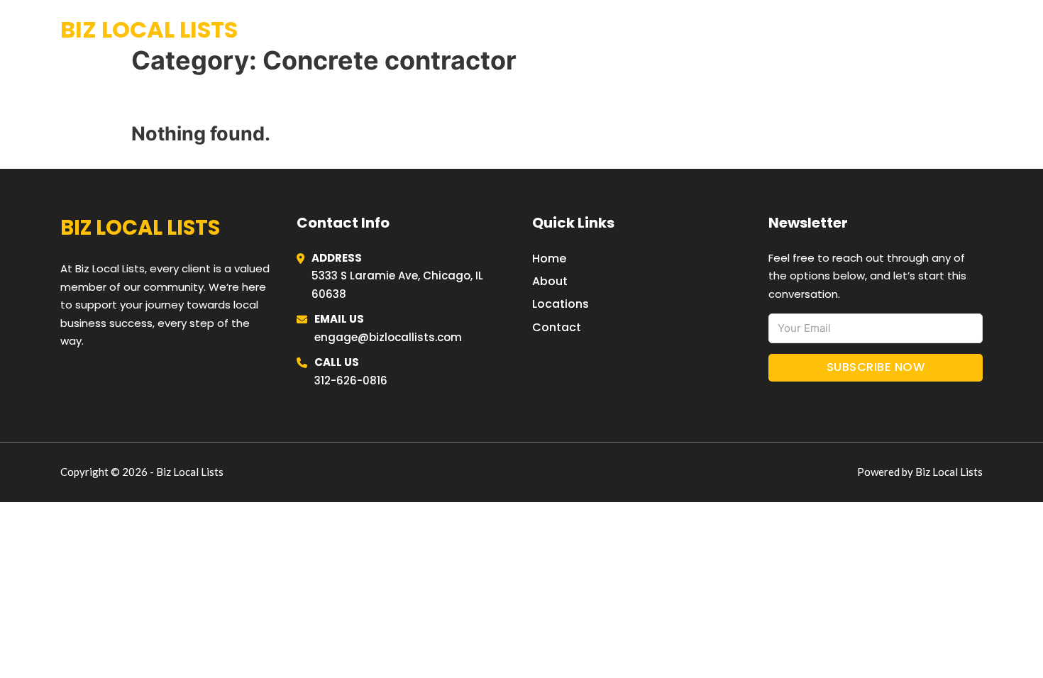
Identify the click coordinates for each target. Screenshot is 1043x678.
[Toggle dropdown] (977, 30)
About (550, 281)
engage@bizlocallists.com (388, 337)
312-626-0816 (350, 380)
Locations (876, 29)
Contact (556, 327)
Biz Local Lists (149, 29)
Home (808, 29)
